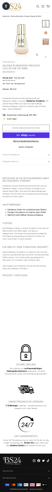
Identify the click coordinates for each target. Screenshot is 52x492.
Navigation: (8, 471)
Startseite (6, 16)
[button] (6, 6)
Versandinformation (11, 162)
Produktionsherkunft (11, 155)
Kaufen (18, 330)
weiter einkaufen (26, 147)
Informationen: (9, 478)
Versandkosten (19, 83)
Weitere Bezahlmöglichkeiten (26, 141)
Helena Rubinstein (9, 62)
